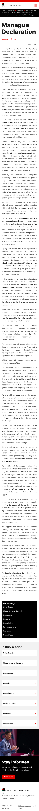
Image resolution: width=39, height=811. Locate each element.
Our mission (8, 777)
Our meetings (9, 603)
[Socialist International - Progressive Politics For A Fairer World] (13, 5)
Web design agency (24, 806)
